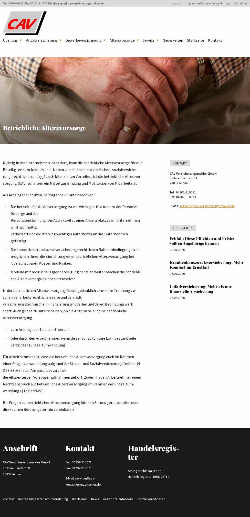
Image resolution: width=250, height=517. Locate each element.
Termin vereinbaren (151, 499)
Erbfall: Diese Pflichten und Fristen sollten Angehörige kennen (203, 241)
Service (149, 40)
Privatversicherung (41, 40)
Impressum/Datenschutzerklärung (207, 3)
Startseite (195, 40)
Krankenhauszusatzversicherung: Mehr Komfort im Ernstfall (207, 265)
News (95, 499)
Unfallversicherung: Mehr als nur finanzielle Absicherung (201, 289)
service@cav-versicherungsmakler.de (80, 3)
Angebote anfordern (118, 499)
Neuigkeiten (173, 40)
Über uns (10, 40)
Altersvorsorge (122, 40)
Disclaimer (240, 3)
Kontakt (177, 3)
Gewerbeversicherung (83, 40)
